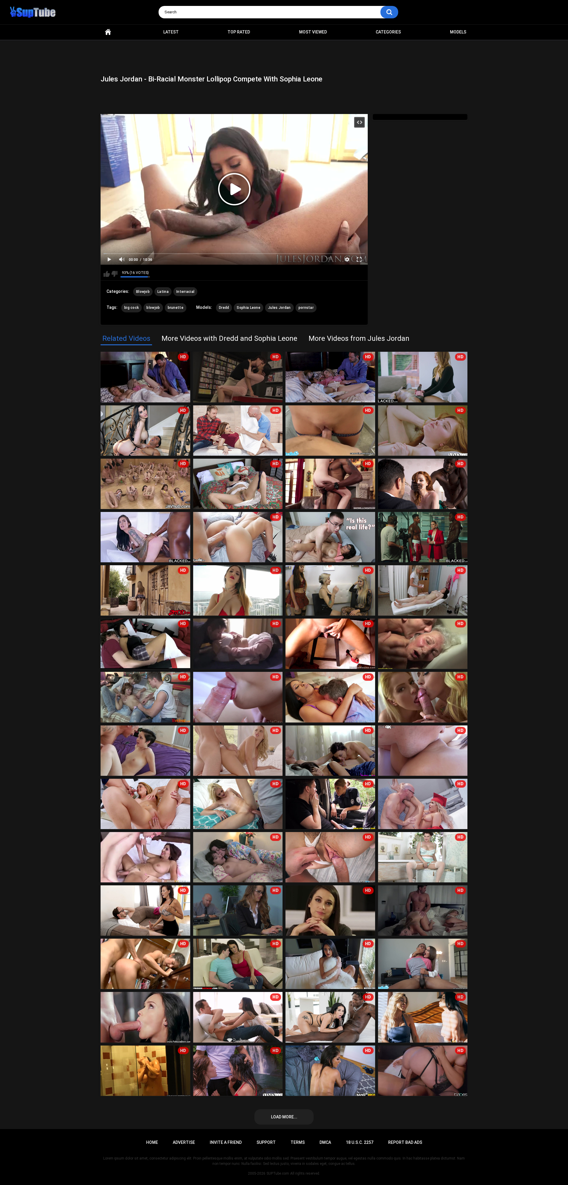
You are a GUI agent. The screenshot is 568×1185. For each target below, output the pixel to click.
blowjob (153, 308)
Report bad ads (405, 1142)
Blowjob (143, 292)
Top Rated (238, 32)
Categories (388, 32)
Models (458, 32)
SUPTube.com (278, 1173)
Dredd (224, 308)
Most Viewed (313, 32)
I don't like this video (114, 274)
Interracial (185, 292)
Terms (298, 1142)
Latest (171, 32)
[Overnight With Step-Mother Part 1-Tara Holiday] (145, 857)
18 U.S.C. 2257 (359, 1142)
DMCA (325, 1142)
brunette (175, 308)
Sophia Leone (248, 308)
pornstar (306, 308)
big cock (131, 308)
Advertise (184, 1142)
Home (108, 32)
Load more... (284, 1117)
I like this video (107, 274)
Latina (163, 292)
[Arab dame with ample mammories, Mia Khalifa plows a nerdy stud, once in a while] (330, 537)
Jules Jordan (279, 308)
